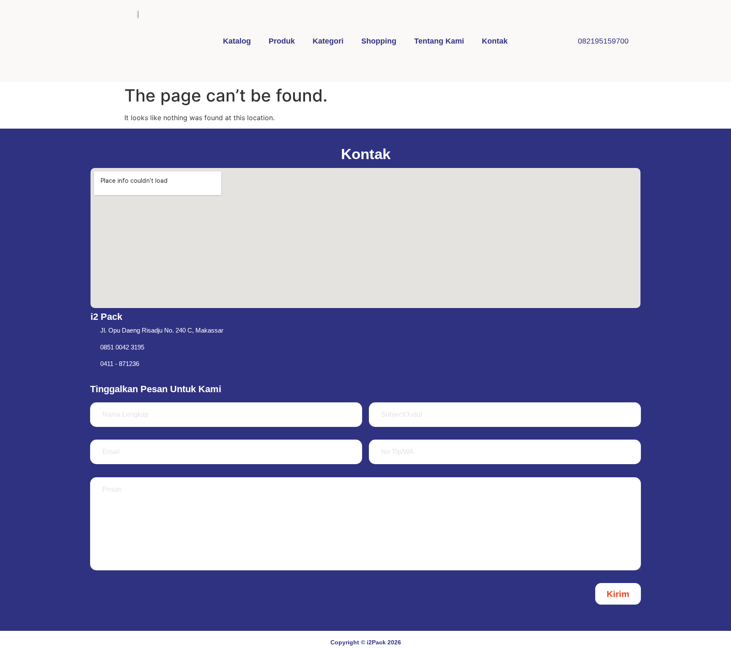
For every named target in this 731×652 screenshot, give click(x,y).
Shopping (378, 41)
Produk (282, 41)
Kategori (328, 41)
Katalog (237, 41)
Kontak (495, 41)
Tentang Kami (439, 41)
